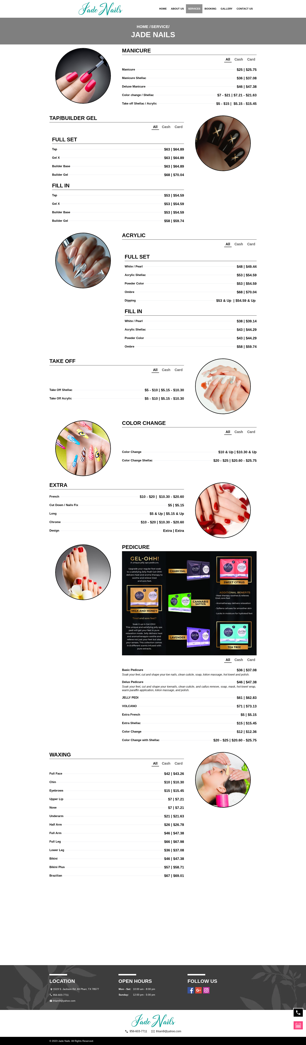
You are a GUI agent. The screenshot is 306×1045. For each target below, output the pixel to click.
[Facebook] (191, 990)
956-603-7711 (61, 994)
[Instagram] (206, 990)
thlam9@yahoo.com (64, 1000)
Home (163, 8)
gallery (226, 8)
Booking (210, 8)
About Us (177, 8)
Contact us (245, 8)
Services (194, 8)
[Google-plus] (198, 990)
